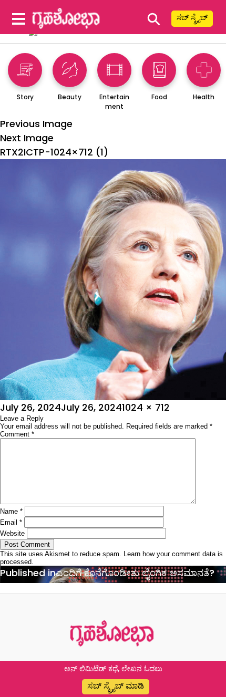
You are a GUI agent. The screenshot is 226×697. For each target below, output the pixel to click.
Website (12, 533)
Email (11, 522)
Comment (17, 434)
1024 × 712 (146, 407)
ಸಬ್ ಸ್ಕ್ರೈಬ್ (192, 17)
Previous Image (36, 123)
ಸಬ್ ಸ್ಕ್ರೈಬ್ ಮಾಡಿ (115, 686)
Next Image (27, 137)
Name (11, 511)
